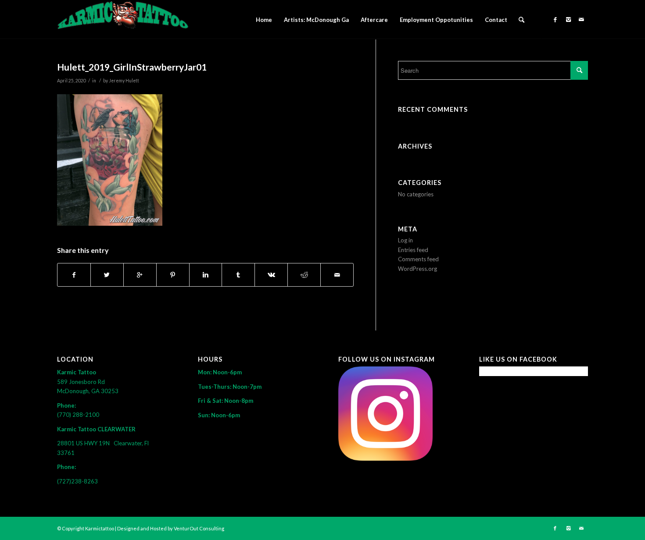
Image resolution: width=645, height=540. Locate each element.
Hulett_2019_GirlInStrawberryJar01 (132, 66)
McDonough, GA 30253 (87, 390)
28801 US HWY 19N (85, 443)
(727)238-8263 (77, 481)
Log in (405, 240)
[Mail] (581, 19)
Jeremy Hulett (124, 80)
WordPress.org (417, 268)
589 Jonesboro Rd (81, 381)
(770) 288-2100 (78, 414)
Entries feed (413, 249)
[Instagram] (568, 19)
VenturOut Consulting (199, 528)
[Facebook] (555, 19)
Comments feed (418, 259)
